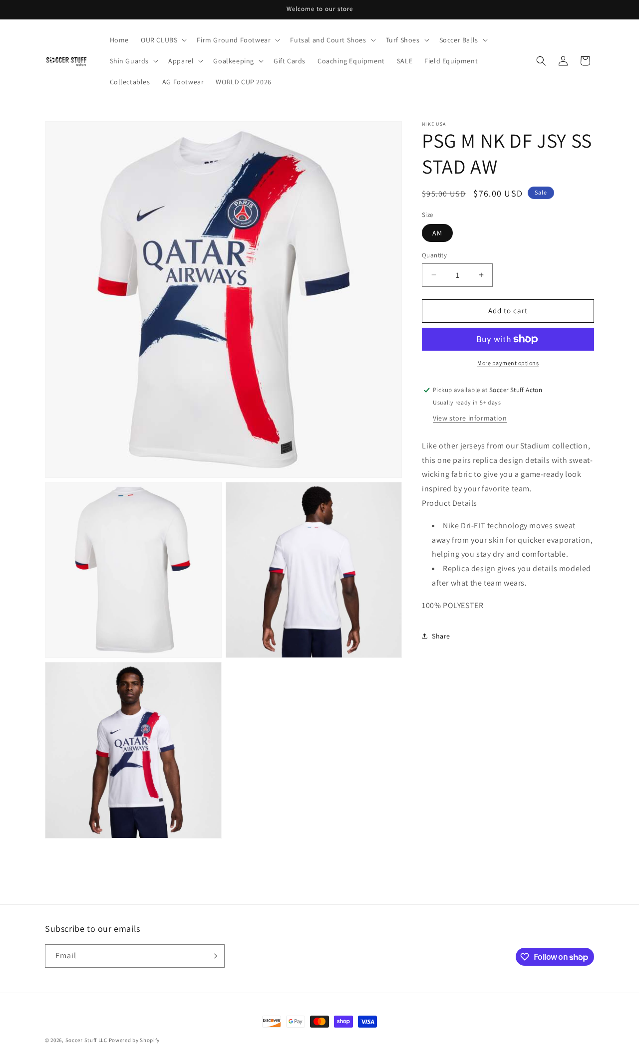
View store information (470, 417)
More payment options (508, 363)
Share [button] (441, 636)
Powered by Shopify (134, 1040)
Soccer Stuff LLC (86, 1040)
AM (437, 232)
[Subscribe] (213, 956)
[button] (163, 39)
